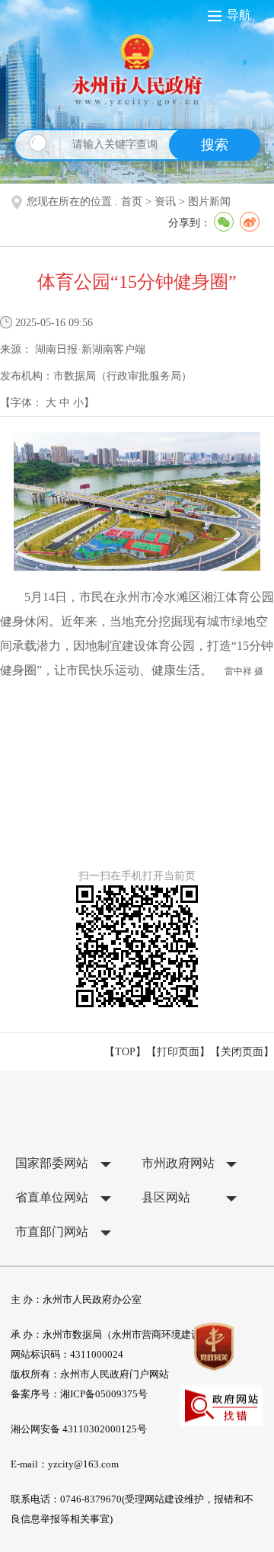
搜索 (214, 144)
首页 (131, 201)
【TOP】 (125, 1052)
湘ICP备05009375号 (104, 1394)
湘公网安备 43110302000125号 (79, 1429)
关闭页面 (242, 1052)
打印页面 (178, 1052)
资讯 (165, 201)
